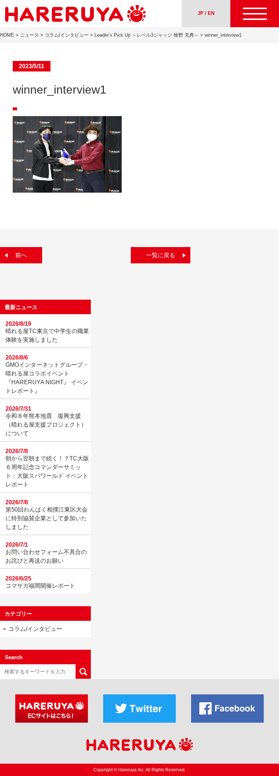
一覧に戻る (160, 255)
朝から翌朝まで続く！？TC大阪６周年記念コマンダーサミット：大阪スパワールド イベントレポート (47, 471)
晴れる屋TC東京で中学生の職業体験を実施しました (47, 335)
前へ (21, 255)
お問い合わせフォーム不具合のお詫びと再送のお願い (46, 556)
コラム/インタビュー (35, 629)
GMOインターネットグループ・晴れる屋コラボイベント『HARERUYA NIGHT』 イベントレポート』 (47, 378)
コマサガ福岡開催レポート (40, 586)
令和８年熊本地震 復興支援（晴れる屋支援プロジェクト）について (46, 424)
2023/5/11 (31, 66)
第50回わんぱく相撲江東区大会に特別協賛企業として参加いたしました (46, 518)
